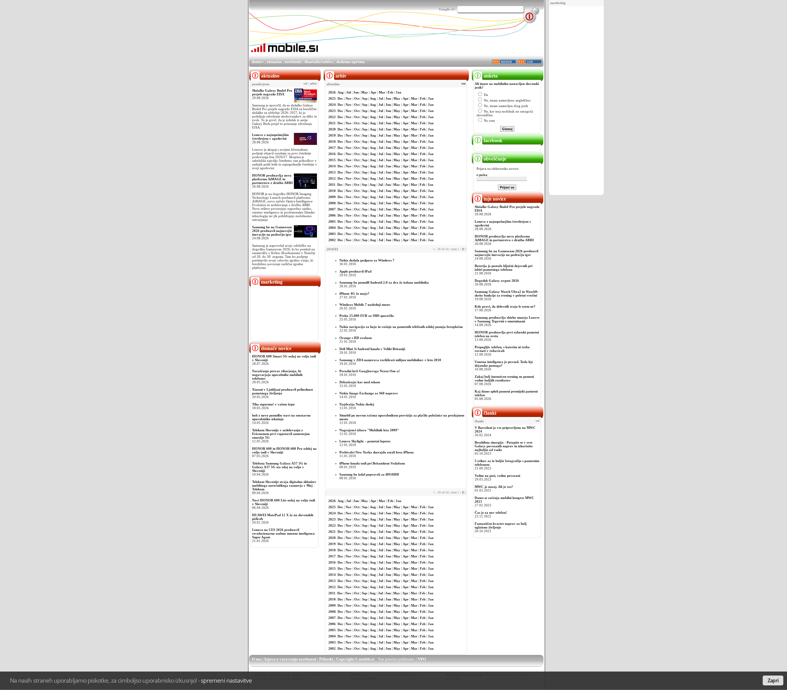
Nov (349, 98)
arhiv (313, 83)
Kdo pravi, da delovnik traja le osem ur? (505, 306)
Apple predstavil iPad (355, 271)
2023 (332, 111)
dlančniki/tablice (319, 61)
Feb (390, 92)
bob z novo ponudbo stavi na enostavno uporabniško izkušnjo (281, 417)
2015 (332, 160)
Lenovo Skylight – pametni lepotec (365, 441)
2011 (331, 184)
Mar (382, 92)
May (364, 92)
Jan (398, 92)
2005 (332, 221)
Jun (356, 92)
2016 (332, 154)
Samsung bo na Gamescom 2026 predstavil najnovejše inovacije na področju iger (272, 230)
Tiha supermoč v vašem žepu (273, 404)
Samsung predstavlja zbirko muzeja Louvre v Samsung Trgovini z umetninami (507, 319)
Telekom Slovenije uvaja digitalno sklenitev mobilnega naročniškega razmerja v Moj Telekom (284, 485)
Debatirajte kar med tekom (359, 382)
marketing (558, 3)
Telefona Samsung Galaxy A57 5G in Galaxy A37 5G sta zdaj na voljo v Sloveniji (279, 467)
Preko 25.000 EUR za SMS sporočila (366, 315)
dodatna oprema (350, 61)
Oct (357, 98)
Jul (348, 92)
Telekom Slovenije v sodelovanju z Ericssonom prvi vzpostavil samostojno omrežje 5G (281, 433)
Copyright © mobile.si (355, 659)
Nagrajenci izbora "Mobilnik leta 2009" (369, 430)
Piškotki (326, 659)
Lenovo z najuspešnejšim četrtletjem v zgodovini (270, 136)
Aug (341, 92)
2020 (332, 129)
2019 (332, 135)
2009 (332, 197)
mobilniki (293, 61)
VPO (422, 659)
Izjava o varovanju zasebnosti (290, 659)
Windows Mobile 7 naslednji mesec (364, 304)
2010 (332, 191)
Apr (373, 92)
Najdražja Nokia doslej (356, 404)
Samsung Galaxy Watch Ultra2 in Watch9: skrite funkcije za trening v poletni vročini (506, 293)
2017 (332, 148)
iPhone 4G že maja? (354, 293)
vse (463, 83)
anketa (490, 75)
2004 (332, 227)
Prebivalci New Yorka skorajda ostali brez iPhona (376, 452)
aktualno (274, 61)
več (305, 83)
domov (258, 61)
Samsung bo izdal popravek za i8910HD (369, 474)
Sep (364, 98)
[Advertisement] (576, 101)
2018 (332, 141)
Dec (340, 98)
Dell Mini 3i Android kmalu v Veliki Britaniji (372, 349)
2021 (332, 123)
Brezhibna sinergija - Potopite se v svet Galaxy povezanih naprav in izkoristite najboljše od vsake (504, 446)
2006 (332, 215)
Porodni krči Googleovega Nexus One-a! (369, 371)
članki (489, 413)
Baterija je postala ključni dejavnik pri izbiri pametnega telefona (503, 267)
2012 (332, 178)
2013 (332, 172)
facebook (492, 140)
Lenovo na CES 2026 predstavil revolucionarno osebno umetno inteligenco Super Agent (283, 533)
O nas (257, 659)
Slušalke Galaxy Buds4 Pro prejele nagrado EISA (272, 92)
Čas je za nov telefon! (491, 512)
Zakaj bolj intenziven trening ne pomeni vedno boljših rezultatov (504, 378)
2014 (332, 166)
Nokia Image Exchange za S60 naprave (368, 393)
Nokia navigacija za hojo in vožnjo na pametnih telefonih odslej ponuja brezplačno (401, 327)
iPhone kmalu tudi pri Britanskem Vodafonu (372, 463)
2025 (332, 98)
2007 (332, 209)
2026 (332, 92)
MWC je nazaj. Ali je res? (494, 487)
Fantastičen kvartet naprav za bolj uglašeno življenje (501, 525)
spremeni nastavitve (226, 680)
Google (444, 9)
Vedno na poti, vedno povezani (497, 475)
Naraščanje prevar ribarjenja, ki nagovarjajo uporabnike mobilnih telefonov (277, 374)
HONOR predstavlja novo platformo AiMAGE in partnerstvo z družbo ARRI (272, 179)
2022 (332, 117)
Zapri (773, 680)
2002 (332, 240)
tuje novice (494, 198)
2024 (332, 104)
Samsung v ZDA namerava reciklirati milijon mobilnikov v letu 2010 (390, 360)
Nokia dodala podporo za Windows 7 (366, 260)
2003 (332, 234)
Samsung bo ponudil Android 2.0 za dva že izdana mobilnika (384, 282)
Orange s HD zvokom (355, 338)
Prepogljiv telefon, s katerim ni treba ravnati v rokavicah (502, 349)
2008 (332, 203)
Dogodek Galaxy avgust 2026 (497, 280)
